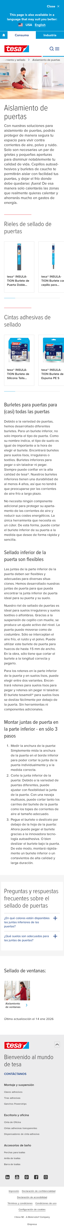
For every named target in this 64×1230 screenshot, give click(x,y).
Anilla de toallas (12, 1158)
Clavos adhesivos (13, 1092)
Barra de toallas (12, 1164)
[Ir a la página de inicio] (4, 35)
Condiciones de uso (45, 1203)
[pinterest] (26, 1178)
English (40, 25)
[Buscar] (51, 49)
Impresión (14, 1191)
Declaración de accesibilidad (32, 1197)
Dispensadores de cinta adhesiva (21, 1134)
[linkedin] (7, 1178)
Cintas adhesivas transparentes (20, 1128)
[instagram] (45, 1178)
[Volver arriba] (57, 1044)
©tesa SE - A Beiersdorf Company (32, 1217)
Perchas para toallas (14, 1152)
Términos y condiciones (20, 1203)
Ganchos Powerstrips (15, 1103)
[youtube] (17, 1178)
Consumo (22, 35)
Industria (50, 35)
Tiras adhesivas (12, 1098)
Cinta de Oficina (12, 1122)
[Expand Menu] (57, 49)
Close (51, 6)
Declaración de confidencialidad (38, 1191)
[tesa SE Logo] (16, 49)
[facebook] (36, 1178)
